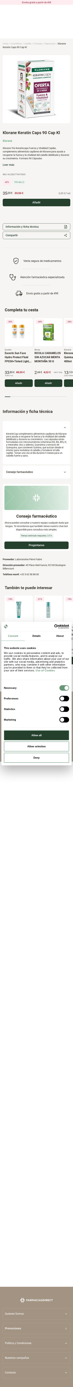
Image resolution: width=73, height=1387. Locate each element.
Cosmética (16, 43)
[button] (36, 1328)
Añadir (18, 383)
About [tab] (60, 635)
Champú (37, 43)
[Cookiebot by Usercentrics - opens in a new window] (54, 626)
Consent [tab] (13, 635)
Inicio (5, 43)
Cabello (27, 43)
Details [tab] (36, 635)
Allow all (36, 735)
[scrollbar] (36, 397)
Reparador (50, 43)
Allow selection (36, 746)
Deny (36, 757)
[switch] (64, 698)
